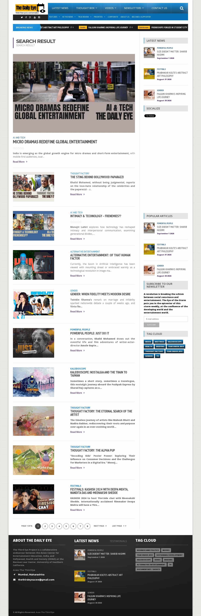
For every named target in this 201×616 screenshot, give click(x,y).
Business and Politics (148, 550)
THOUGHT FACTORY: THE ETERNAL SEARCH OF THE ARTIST (101, 413)
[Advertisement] (166, 166)
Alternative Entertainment (85, 251)
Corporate (113, 17)
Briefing (160, 346)
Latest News (60, 8)
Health (148, 346)
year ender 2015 (174, 351)
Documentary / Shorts (148, 569)
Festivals (75, 485)
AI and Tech (19, 137)
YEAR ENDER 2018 (176, 346)
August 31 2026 (164, 79)
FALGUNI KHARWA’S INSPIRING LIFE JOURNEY (102, 27)
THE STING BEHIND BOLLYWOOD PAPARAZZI (97, 177)
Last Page (117, 526)
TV (157, 356)
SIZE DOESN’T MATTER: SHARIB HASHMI (172, 53)
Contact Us (159, 8)
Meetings (159, 342)
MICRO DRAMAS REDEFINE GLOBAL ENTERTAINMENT (55, 142)
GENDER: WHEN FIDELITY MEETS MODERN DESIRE (100, 294)
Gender (76, 27)
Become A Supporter (141, 17)
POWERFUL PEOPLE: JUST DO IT (89, 333)
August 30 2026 (164, 100)
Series (157, 560)
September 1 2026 (165, 58)
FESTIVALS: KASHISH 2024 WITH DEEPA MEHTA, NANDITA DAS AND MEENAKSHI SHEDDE (99, 491)
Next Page (99, 526)
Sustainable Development (169, 555)
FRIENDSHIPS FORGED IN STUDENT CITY (163, 27)
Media (148, 342)
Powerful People (80, 329)
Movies (166, 550)
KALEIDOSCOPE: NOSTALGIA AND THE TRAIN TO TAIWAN (98, 374)
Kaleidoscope (137, 27)
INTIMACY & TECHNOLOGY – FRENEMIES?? (95, 216)
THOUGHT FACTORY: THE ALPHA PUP (92, 450)
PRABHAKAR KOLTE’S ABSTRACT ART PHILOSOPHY (41, 27)
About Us (125, 17)
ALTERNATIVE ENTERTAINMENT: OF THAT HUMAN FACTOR (100, 256)
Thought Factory (79, 173)
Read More (19, 162)
